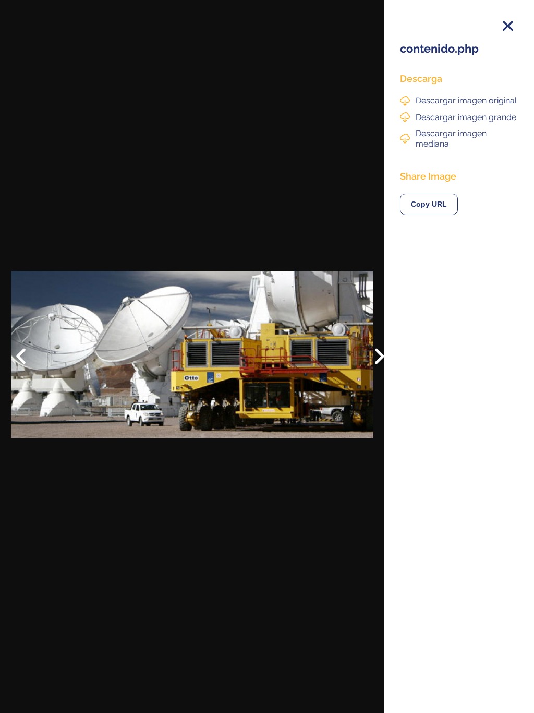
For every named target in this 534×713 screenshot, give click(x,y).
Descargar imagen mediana (451, 138)
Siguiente (372, 363)
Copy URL (429, 204)
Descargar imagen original (466, 100)
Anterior (28, 348)
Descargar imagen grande (466, 117)
